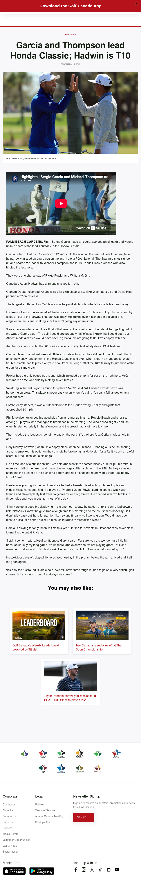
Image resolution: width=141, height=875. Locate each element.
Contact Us (9, 804)
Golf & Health (10, 845)
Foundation (9, 816)
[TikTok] (100, 869)
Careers (7, 828)
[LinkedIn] (108, 869)
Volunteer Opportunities (16, 840)
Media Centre (11, 834)
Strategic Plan (43, 822)
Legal (39, 796)
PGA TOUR (70, 34)
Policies (39, 804)
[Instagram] (84, 869)
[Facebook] (75, 869)
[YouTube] (117, 869)
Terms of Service (45, 810)
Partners (8, 822)
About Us (8, 810)
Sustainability (10, 851)
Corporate (10, 796)
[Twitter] (92, 869)
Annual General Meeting (49, 816)
